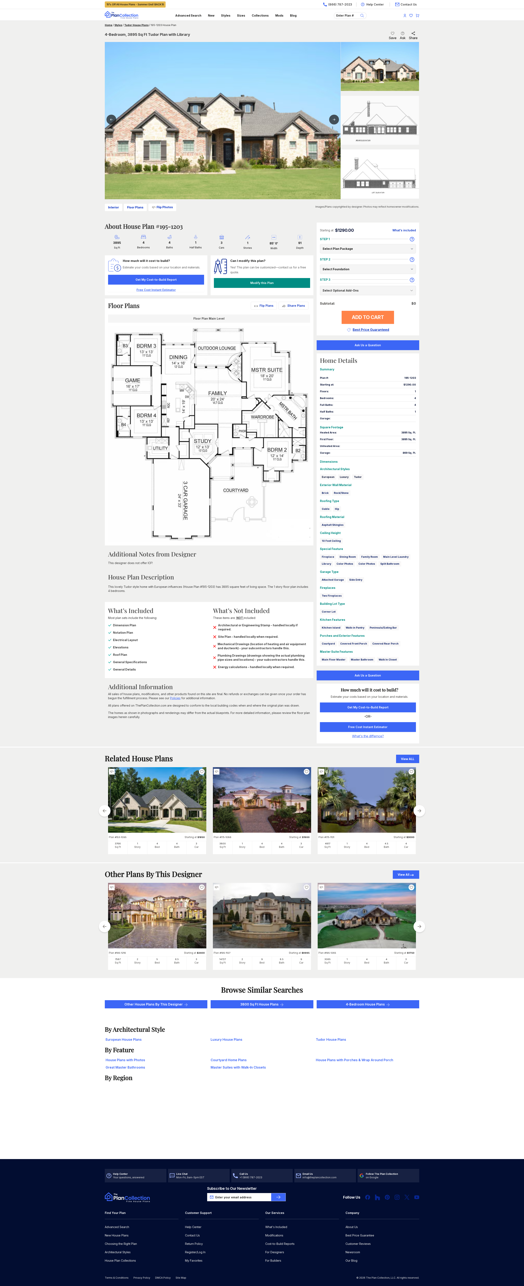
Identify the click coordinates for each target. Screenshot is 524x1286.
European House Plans (124, 1039)
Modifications (274, 1235)
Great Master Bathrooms (125, 1067)
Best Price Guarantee (360, 1235)
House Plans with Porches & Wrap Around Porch (354, 1060)
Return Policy (194, 1243)
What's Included (276, 1227)
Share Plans (296, 305)
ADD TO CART (368, 317)
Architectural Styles (118, 1252)
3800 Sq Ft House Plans (259, 1004)
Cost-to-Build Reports (280, 1243)
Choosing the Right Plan (121, 1243)
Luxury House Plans (226, 1039)
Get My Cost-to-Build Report (156, 279)
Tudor (358, 476)
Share (413, 38)
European (328, 476)
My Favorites (193, 1260)
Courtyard (328, 643)
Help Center (193, 1227)
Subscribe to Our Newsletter (232, 1188)
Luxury (344, 476)
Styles (225, 15)
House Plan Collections (120, 1260)
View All (403, 874)
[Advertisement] (262, 1127)
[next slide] (419, 811)
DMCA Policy (163, 1277)
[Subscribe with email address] (278, 1197)
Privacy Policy (141, 1277)
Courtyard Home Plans (229, 1060)
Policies (175, 698)
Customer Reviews (358, 1243)
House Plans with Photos (125, 1060)
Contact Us (192, 1235)
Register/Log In (195, 1252)
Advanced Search (188, 15)
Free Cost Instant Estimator (367, 727)
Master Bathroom (362, 659)
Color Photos (345, 563)
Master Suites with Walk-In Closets (238, 1067)
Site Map (181, 1277)
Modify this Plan (262, 283)
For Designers (274, 1252)
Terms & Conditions (117, 1277)
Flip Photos (165, 207)
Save (392, 38)
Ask (402, 38)
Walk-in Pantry (355, 627)
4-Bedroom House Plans (365, 1004)
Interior (113, 207)
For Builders (273, 1260)
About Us (352, 1227)
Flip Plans (266, 305)
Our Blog (351, 1260)
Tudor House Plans (136, 25)
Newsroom (353, 1252)
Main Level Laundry (396, 556)
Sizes (241, 15)
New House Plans (117, 1235)
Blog (293, 15)
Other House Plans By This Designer (153, 1004)
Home (108, 25)
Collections (260, 15)
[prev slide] (105, 811)
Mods (279, 15)
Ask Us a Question (368, 345)
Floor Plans (135, 207)
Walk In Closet (388, 659)
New (211, 15)
